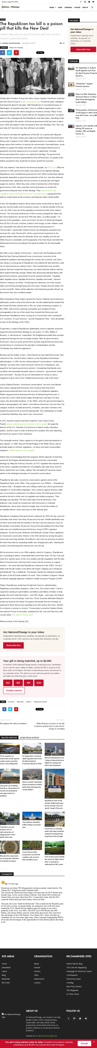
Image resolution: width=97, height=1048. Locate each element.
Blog (4, 975)
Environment (5, 753)
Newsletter (6, 967)
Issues (52, 7)
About (36, 963)
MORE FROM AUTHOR (29, 737)
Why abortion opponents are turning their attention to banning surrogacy (9, 858)
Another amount (14, 690)
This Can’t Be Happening (76, 967)
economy (11, 702)
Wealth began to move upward (21, 450)
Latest (60, 7)
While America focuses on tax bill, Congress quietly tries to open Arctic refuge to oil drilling (49, 726)
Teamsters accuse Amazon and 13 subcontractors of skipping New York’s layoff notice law (7, 832)
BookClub (6, 979)
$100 (39, 683)
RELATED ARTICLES (9, 737)
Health (47, 797)
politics (28, 702)
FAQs (36, 975)
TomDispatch (72, 975)
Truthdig (69, 982)
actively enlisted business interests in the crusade (26, 424)
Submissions (39, 979)
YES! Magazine (72, 990)
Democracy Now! (73, 979)
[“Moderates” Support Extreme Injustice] (71, 84)
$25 (18, 683)
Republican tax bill (40, 702)
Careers (37, 971)
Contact (37, 982)
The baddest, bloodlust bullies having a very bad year (31, 824)
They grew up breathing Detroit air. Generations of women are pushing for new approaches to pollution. (9, 791)
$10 (8, 683)
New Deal (20, 702)
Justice (25, 753)
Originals (68, 7)
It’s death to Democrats (22, 615)
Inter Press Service (74, 986)
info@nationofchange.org (46, 1036)
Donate (77, 7)
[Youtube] (93, 2)
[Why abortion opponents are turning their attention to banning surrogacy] (10, 847)
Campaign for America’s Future (79, 971)
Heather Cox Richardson (11, 43)
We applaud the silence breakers (13, 723)
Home (4, 963)
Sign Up (85, 7)
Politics (3, 19)
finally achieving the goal (31, 102)
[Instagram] (85, 2)
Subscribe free (13, 645)
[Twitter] (89, 2)
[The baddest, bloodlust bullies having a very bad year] (32, 816)
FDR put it (51, 167)
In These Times (72, 994)
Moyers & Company (16, 47)
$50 (28, 683)
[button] (92, 7)
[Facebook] (81, 2)
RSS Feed (5, 982)
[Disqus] (32, 911)
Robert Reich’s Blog (74, 963)
